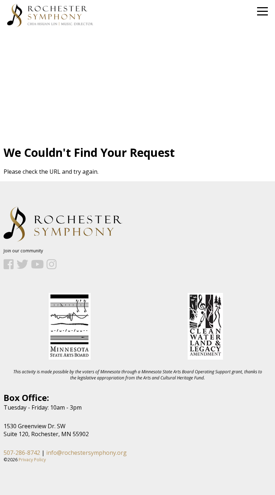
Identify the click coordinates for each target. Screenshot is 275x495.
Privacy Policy (32, 460)
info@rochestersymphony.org (86, 453)
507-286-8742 (22, 453)
